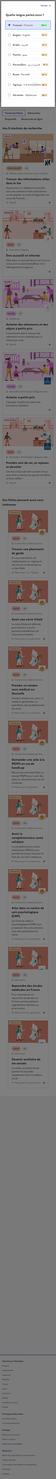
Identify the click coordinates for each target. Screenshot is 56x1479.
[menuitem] (28, 25)
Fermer (44, 5)
